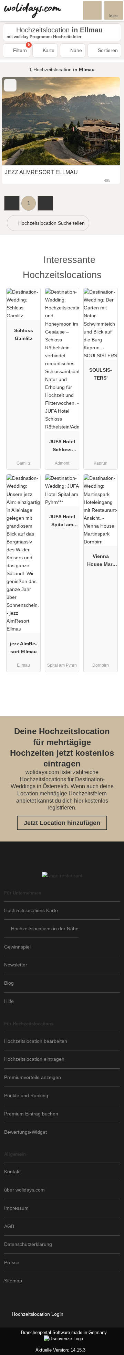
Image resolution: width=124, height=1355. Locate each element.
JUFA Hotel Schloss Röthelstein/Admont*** (62, 447)
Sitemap (13, 1280)
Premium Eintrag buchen (31, 1113)
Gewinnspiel (17, 947)
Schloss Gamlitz (23, 334)
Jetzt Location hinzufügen (62, 822)
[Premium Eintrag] (110, 261)
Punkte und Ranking (26, 1095)
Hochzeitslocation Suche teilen (51, 223)
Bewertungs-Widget (25, 1132)
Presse (11, 1262)
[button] (12, 203)
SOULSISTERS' (100, 374)
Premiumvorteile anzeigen (32, 1077)
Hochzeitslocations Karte (31, 910)
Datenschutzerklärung (28, 1244)
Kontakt (12, 1171)
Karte (47, 50)
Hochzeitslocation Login (36, 1314)
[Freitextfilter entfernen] (92, 10)
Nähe (75, 50)
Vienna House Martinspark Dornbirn (100, 561)
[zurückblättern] (19, 121)
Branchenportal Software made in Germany (53, 1336)
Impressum (16, 1208)
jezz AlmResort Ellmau (41, 172)
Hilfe (9, 1001)
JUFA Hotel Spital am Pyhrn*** (62, 522)
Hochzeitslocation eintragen (34, 1059)
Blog (9, 983)
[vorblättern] (102, 121)
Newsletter (15, 964)
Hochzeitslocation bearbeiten (35, 1041)
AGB (9, 1226)
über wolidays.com (24, 1190)
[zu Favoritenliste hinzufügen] (10, 85)
